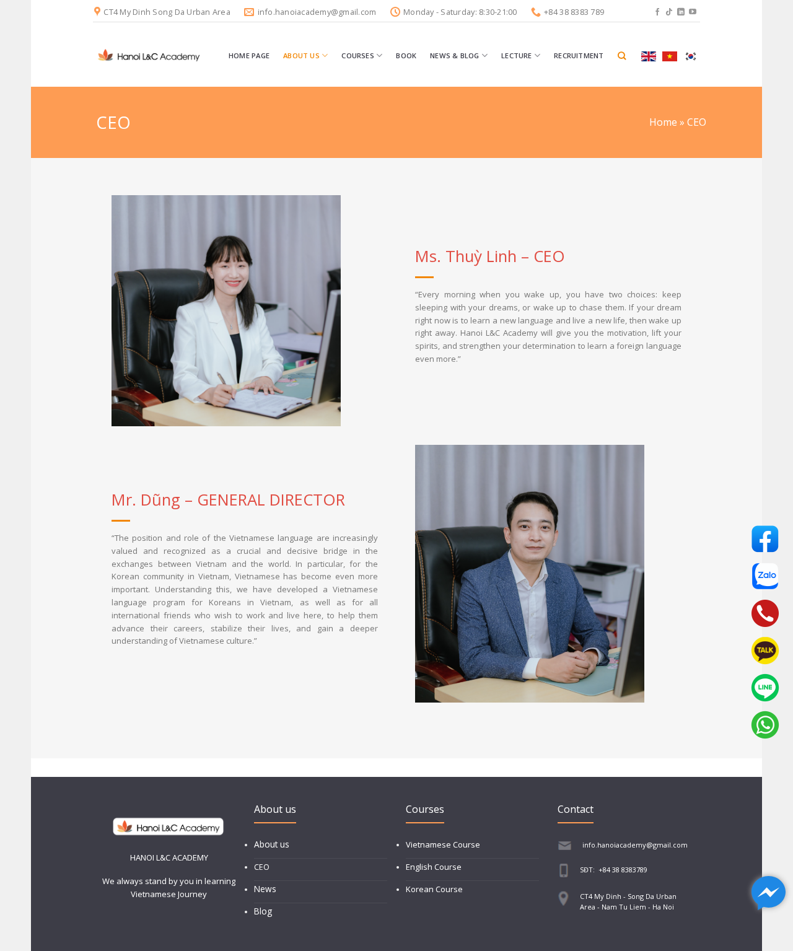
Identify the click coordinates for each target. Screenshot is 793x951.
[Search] (622, 56)
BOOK (406, 55)
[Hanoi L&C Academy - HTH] (148, 56)
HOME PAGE (249, 55)
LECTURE (516, 55)
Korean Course (434, 889)
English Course (434, 866)
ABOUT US (301, 55)
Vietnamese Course (443, 844)
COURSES (357, 55)
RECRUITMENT (578, 55)
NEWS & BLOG (454, 55)
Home (663, 122)
